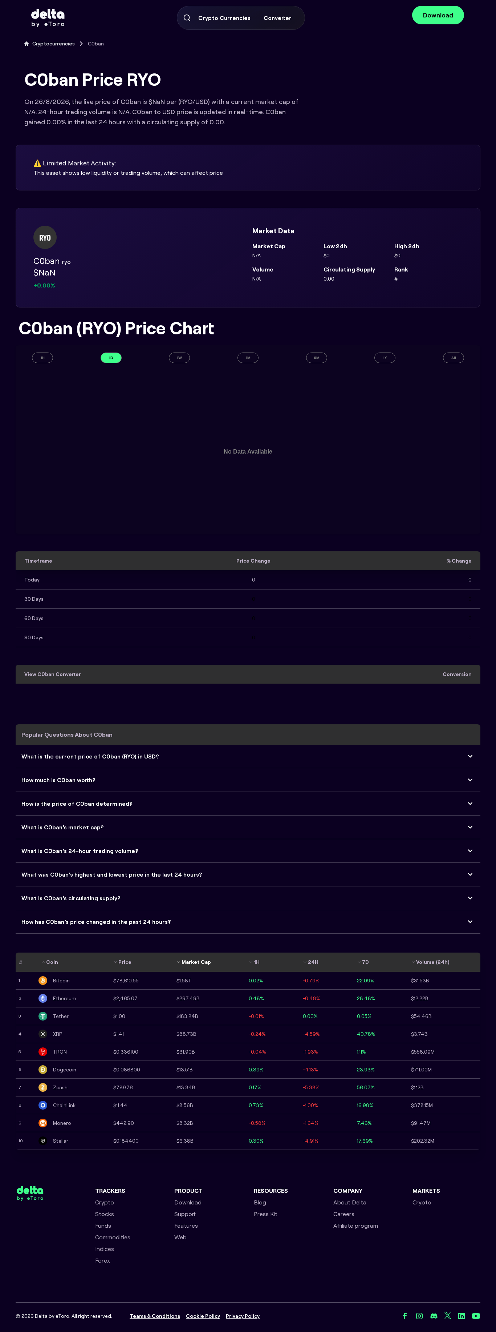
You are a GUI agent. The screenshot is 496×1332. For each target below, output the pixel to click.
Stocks (104, 1214)
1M (248, 357)
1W (179, 357)
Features (186, 1225)
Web (180, 1237)
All (453, 357)
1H (43, 357)
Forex (102, 1260)
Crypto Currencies (224, 17)
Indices (104, 1248)
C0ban (96, 43)
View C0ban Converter (52, 674)
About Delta (349, 1202)
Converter (278, 17)
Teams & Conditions (155, 1316)
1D (111, 357)
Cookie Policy (203, 1316)
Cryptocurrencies (53, 43)
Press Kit (265, 1214)
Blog (260, 1202)
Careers (343, 1214)
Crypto (104, 1202)
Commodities (112, 1237)
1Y (385, 357)
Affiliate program (355, 1225)
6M (317, 357)
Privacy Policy (243, 1316)
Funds (103, 1225)
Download (438, 15)
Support (185, 1214)
